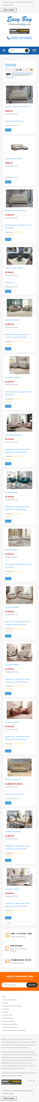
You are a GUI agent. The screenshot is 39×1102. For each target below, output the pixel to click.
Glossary (6, 1009)
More (8, 130)
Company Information (10, 1000)
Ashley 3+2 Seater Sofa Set (14, 268)
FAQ (4, 997)
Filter (24, 70)
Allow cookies (8, 10)
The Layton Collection (12, 722)
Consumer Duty (8, 1018)
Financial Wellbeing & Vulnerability (14, 1030)
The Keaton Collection (12, 889)
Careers (5, 1012)
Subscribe (32, 985)
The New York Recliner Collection (15, 210)
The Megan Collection (12, 665)
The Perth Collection (11, 492)
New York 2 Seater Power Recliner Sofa (17, 107)
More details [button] (9, 78)
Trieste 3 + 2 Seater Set (12, 780)
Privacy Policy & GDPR (10, 1024)
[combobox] (19, 50)
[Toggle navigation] (4, 50)
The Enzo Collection (11, 550)
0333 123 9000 (21, 38)
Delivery (5, 1003)
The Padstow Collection (12, 377)
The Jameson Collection (13, 831)
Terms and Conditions (10, 1027)
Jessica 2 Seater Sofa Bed (13, 159)
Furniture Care (7, 1015)
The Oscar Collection (12, 607)
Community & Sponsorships (12, 1006)
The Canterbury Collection (13, 435)
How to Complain (8, 1021)
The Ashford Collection (12, 320)
